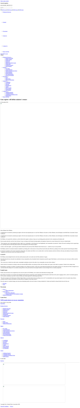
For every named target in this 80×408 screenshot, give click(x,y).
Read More (2, 303)
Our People (8, 83)
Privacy (11, 406)
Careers (7, 86)
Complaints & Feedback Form (11, 94)
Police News (8, 78)
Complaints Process (9, 93)
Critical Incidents (9, 71)
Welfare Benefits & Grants (11, 62)
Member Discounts (9, 58)
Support (1, 326)
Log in (6, 53)
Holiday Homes (9, 59)
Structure (7, 84)
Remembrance (8, 85)
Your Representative (10, 74)
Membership (8, 64)
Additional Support (9, 92)
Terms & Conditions (4, 406)
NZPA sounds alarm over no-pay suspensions (12, 300)
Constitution (8, 82)
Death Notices (8, 95)
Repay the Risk (6, 51)
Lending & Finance (9, 65)
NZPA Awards (8, 87)
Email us (2, 360)
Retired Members (9, 73)
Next (4, 284)
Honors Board (8, 88)
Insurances (8, 61)
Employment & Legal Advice (11, 70)
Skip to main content (4, 1)
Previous (4, 283)
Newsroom (2, 318)
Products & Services (4, 306)
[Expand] (11, 57)
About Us (2, 337)
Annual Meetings (9, 69)
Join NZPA (2, 53)
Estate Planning (9, 66)
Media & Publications (10, 79)
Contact (1, 350)
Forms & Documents (10, 75)
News (7, 77)
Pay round (8, 68)
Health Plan (8, 60)
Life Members (8, 90)
